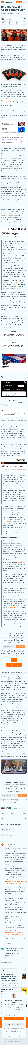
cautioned (10, 521)
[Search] (25, 970)
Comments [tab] (5, 829)
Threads (8, 99)
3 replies (8, 943)
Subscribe (19, 2)
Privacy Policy (19, 1031)
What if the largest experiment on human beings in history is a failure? (8, 976)
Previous (6, 819)
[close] (23, 993)
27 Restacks (20, 808)
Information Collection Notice (17, 800)
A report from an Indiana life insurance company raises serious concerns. (9, 980)
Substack (6, 1041)
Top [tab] (3, 970)
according (13, 608)
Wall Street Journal (9, 213)
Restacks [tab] (11, 829)
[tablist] (8, 829)
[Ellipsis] (26, 844)
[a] (14, 766)
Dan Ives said (12, 198)
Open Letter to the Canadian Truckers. (7, 990)
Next (23, 819)
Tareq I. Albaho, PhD (10, 948)
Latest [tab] (7, 970)
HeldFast (7, 844)
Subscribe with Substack (15, 1025)
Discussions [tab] (13, 970)
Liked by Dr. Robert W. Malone (12, 846)
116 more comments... (6, 962)
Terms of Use (21, 799)
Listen (24, 18)
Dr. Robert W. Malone (10, 17)
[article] (14, 980)
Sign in (24, 2)
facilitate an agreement (10, 282)
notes (13, 558)
